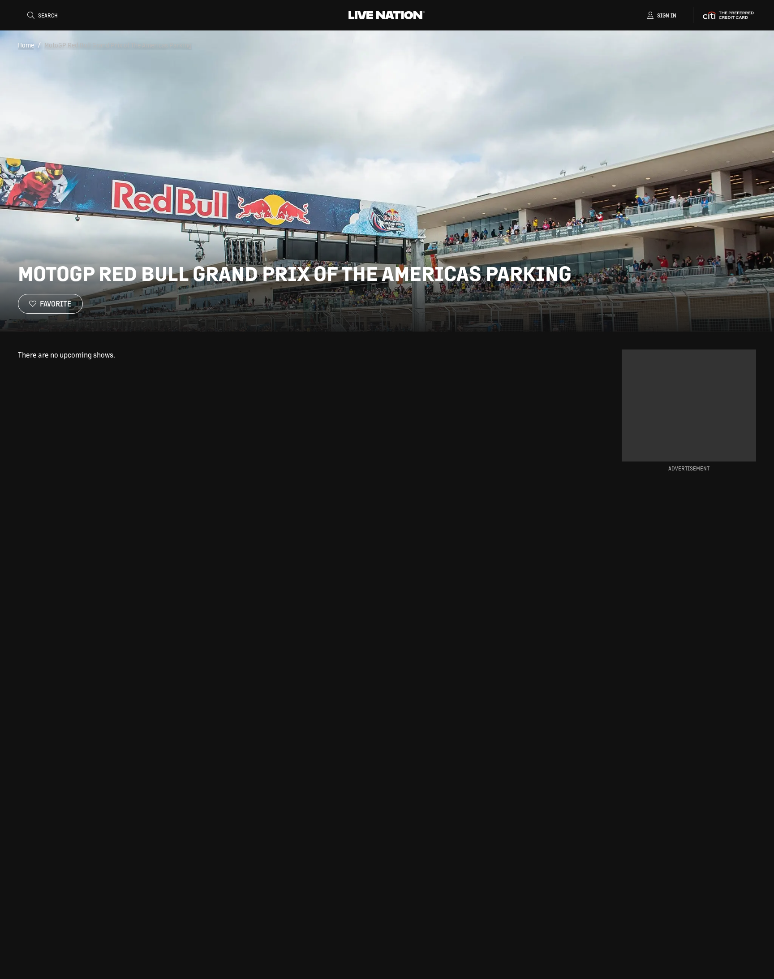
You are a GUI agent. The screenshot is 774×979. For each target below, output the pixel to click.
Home (26, 45)
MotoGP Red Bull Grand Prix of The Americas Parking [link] (118, 45)
